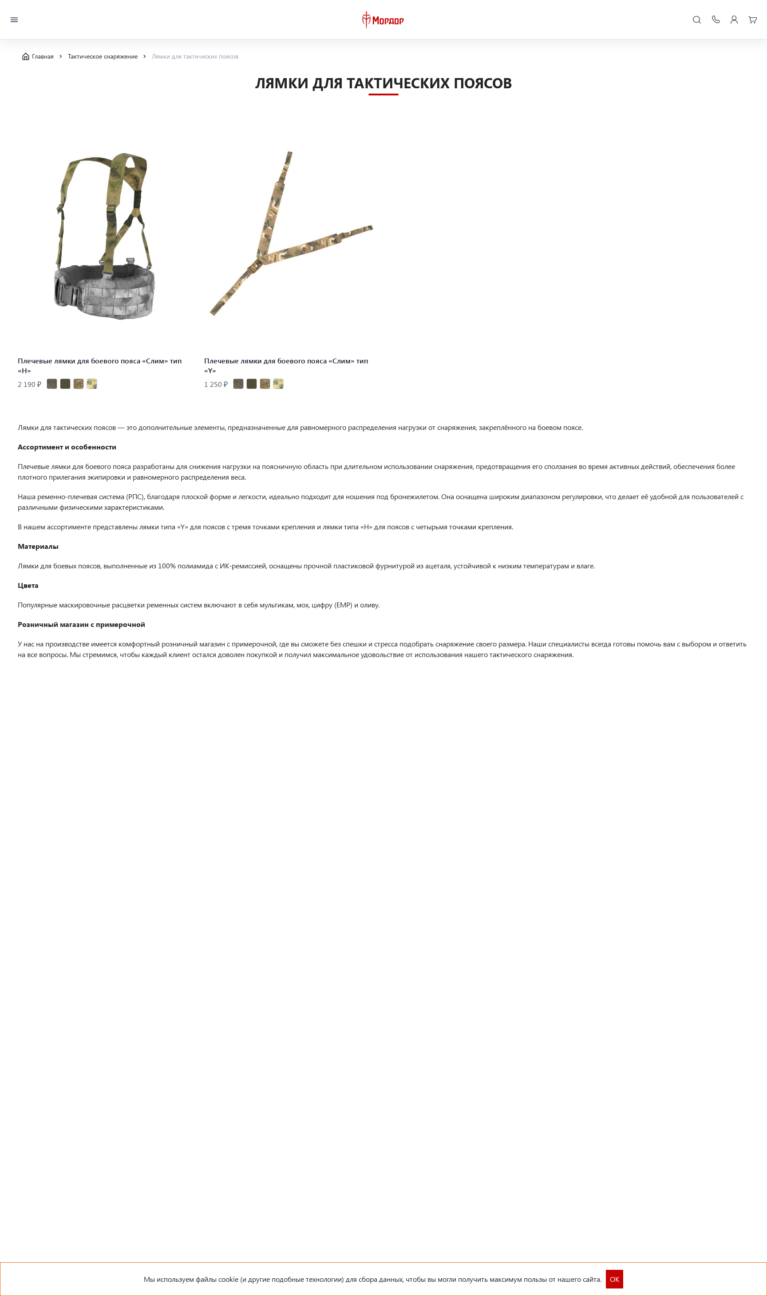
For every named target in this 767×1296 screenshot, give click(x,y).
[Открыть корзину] (753, 20)
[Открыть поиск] (697, 20)
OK (614, 1279)
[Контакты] (715, 20)
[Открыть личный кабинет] (734, 20)
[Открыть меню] (14, 20)
